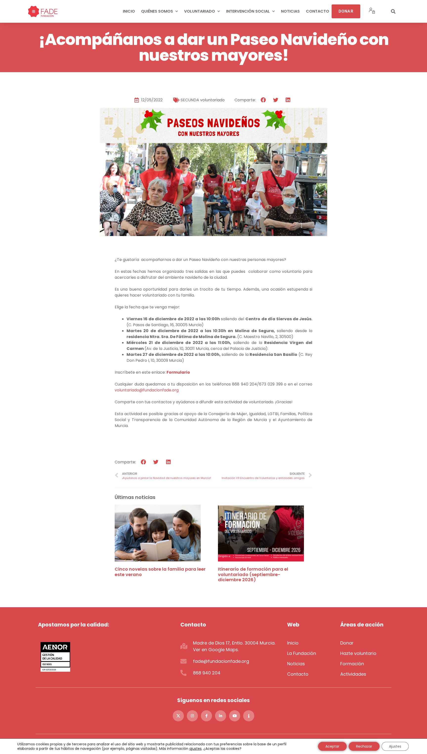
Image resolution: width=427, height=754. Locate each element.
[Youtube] (234, 715)
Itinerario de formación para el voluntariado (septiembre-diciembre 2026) (253, 574)
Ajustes (395, 746)
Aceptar (332, 746)
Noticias (290, 11)
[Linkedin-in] (220, 715)
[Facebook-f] (206, 715)
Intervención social (248, 11)
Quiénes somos (157, 11)
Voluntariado (199, 11)
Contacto (317, 11)
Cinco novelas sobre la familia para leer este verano (160, 572)
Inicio (129, 11)
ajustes (195, 748)
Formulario (178, 372)
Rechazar (364, 746)
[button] (393, 11)
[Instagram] (192, 715)
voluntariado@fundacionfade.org (147, 390)
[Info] (248, 715)
